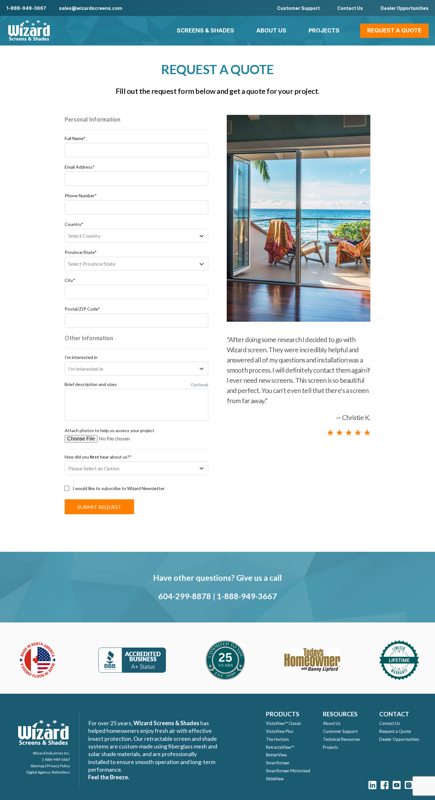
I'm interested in (81, 357)
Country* (74, 224)
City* (70, 280)
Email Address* (80, 167)
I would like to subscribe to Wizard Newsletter (119, 488)
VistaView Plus (279, 731)
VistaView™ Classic (283, 723)
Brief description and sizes (91, 384)
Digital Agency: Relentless (48, 772)
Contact (394, 714)
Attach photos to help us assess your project (109, 430)
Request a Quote (394, 30)
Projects (324, 30)
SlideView (275, 778)
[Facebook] (385, 785)
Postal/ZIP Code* (82, 309)
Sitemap (37, 765)
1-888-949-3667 (26, 8)
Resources (340, 714)
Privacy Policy (58, 765)
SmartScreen (277, 762)
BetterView (276, 754)
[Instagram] (409, 785)
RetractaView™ (280, 747)
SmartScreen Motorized (288, 770)
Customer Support (298, 8)
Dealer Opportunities (405, 8)
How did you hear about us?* (98, 457)
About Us (271, 30)
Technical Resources (341, 739)
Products (282, 714)
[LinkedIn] (372, 785)
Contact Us (350, 8)
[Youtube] (397, 785)
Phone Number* (81, 195)
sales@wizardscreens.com (90, 8)
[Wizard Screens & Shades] (28, 30)
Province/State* (81, 252)
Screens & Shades (205, 30)
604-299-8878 (184, 596)
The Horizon (277, 739)
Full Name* (75, 138)
